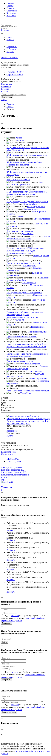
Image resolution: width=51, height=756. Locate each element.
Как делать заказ (8, 452)
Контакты (11, 13)
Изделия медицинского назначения (28, 237)
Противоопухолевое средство (20, 361)
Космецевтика (29, 282)
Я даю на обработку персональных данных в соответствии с (23, 618)
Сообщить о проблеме (11, 467)
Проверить (6, 623)
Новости (11, 8)
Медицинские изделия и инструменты (24, 292)
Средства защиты (33, 371)
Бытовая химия (30, 209)
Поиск (10, 37)
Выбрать (11, 530)
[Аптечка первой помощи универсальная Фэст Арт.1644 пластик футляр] (28, 418)
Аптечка (21, 140)
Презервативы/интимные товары (22, 336)
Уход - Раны (25, 393)
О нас (3, 480)
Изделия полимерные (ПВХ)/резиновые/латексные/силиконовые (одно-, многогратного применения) (25, 250)
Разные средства (32, 364)
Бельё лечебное (30, 204)
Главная (10, 3)
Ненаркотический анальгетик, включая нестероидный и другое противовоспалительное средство (25, 314)
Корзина (10, 51)
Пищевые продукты (37, 332)
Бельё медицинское (36, 206)
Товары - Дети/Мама (37, 378)
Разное (19, 138)
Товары (10, 6)
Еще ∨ (4, 477)
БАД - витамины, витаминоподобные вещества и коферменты (24, 163)
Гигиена (20, 216)
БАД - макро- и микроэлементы (25, 178)
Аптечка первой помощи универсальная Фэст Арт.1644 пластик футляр (28, 422)
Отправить (6, 680)
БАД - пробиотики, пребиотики (25, 183)
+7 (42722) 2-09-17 (15, 72)
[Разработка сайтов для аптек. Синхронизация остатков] (7, 482)
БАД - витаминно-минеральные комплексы (27, 155)
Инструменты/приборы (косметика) (23, 263)
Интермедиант (29, 265)
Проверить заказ (8, 454)
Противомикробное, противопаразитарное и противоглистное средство (27, 355)
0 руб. (4, 99)
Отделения (12, 11)
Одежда (20, 319)
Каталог (10, 39)
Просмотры (12, 46)
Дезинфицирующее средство (20, 231)
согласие (15, 615)
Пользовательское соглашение (15, 475)
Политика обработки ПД (12, 470)
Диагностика (27, 233)
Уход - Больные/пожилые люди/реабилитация (28, 391)
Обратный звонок (9, 57)
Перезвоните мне (9, 712)
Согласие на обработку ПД (13, 472)
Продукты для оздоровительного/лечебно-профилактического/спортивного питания (26, 345)
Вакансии (11, 15)
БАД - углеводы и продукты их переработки (27, 201)
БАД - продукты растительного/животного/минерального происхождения (27, 193)
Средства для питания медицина (27, 367)
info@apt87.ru (13, 459)
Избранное (12, 49)
